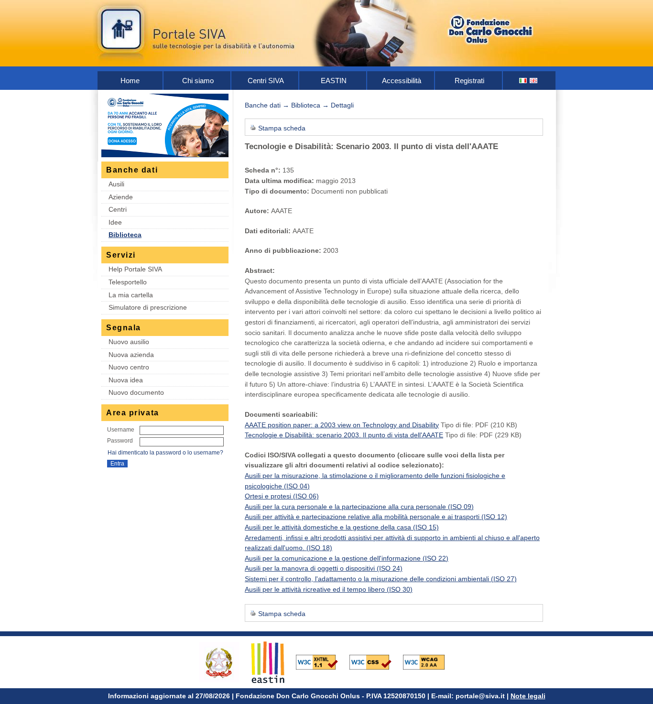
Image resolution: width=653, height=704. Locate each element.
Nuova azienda (131, 354)
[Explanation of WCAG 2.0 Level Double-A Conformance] (429, 661)
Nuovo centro (129, 367)
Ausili (116, 184)
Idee (115, 222)
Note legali (528, 696)
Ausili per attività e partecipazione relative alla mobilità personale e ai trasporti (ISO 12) (376, 516)
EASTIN (334, 80)
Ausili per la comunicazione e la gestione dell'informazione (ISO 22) (346, 558)
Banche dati (263, 105)
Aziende (121, 197)
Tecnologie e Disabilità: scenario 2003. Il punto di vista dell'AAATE (344, 435)
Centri (118, 209)
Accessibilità (401, 80)
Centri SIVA (266, 80)
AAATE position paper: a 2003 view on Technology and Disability (342, 425)
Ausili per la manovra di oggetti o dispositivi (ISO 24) (324, 568)
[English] (534, 80)
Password (120, 441)
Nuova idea (126, 380)
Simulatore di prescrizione (148, 307)
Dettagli (342, 105)
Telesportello (128, 282)
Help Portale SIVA (135, 269)
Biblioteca (125, 234)
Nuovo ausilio (129, 342)
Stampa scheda (281, 128)
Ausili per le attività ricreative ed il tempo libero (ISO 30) (329, 589)
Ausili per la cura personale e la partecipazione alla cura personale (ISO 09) (359, 506)
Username (120, 430)
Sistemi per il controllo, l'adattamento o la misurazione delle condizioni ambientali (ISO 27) (381, 579)
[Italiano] (523, 80)
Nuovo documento (136, 392)
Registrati (469, 80)
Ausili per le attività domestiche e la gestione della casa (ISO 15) (342, 527)
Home (130, 80)
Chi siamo (198, 80)
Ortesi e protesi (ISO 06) (282, 496)
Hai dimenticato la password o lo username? (165, 452)
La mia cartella (131, 295)
